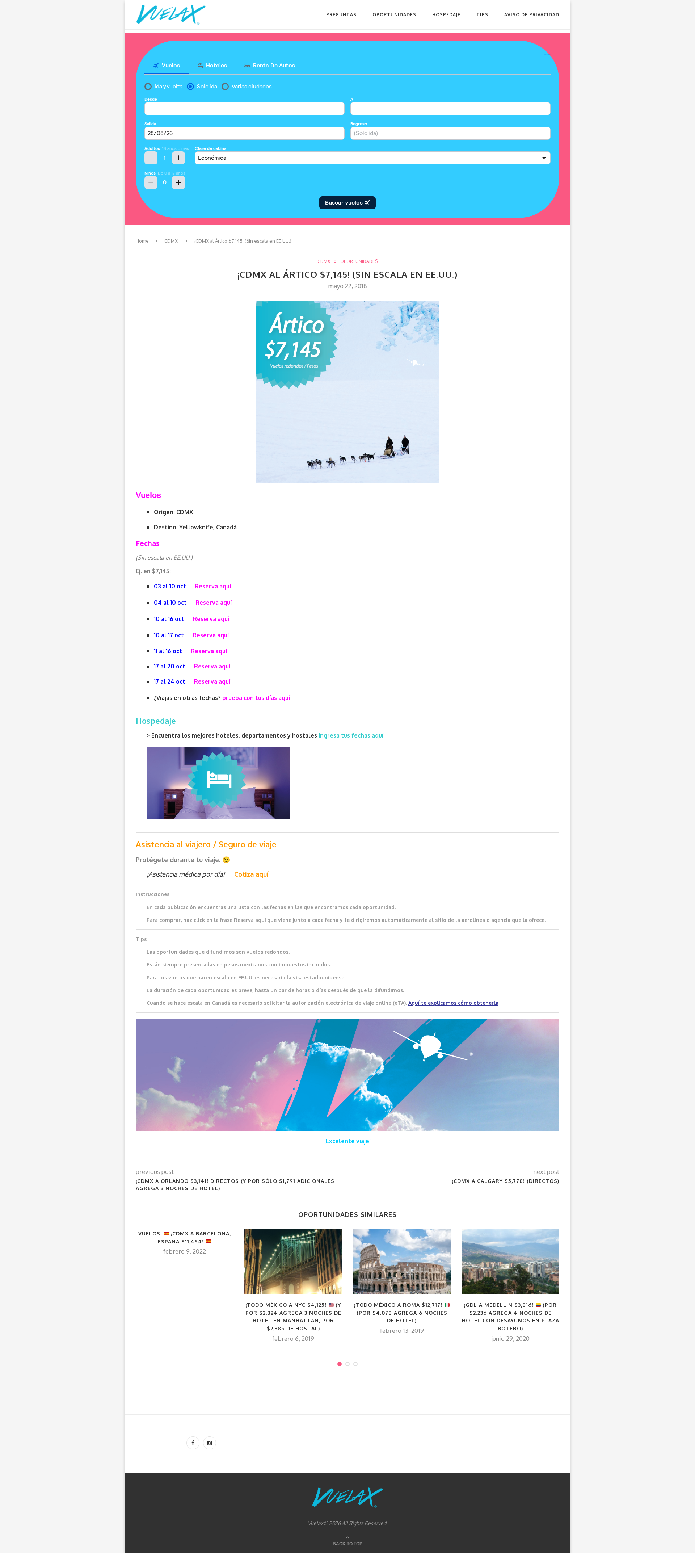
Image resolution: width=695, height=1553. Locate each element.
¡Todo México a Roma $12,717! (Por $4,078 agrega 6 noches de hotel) (400, 1312)
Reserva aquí (213, 586)
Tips (482, 14)
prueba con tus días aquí (256, 697)
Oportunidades (394, 14)
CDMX (171, 241)
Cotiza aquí (251, 874)
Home (142, 241)
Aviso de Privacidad (531, 14)
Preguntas (341, 14)
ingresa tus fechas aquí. (352, 735)
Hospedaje (446, 14)
